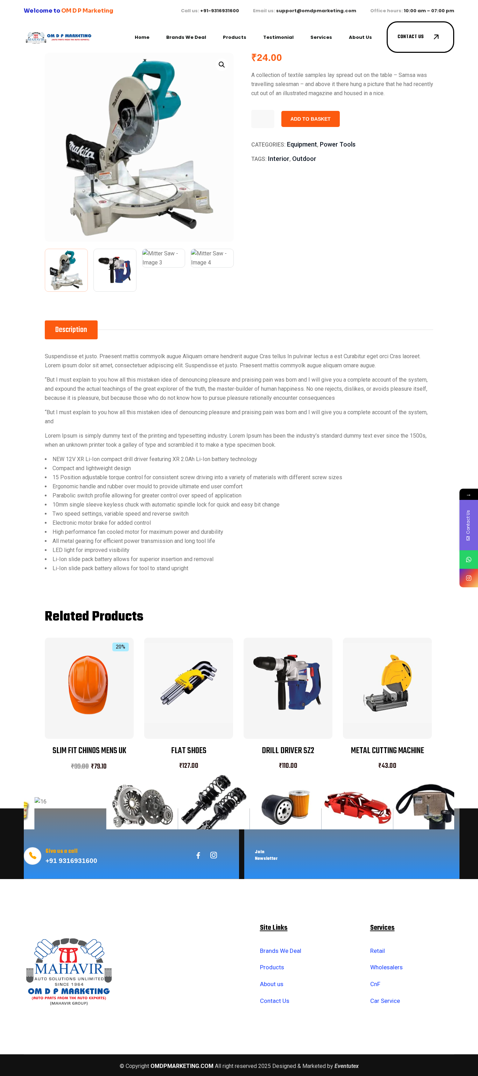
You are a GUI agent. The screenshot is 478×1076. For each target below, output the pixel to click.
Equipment (302, 144)
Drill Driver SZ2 (288, 750)
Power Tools (338, 144)
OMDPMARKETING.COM (181, 1066)
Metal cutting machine (387, 750)
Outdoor (304, 158)
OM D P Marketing (87, 10)
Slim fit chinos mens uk (89, 750)
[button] (222, 64)
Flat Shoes (188, 750)
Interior (278, 158)
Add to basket (310, 119)
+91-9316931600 (219, 10)
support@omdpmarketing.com (316, 10)
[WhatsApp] (468, 559)
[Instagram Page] (468, 578)
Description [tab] (71, 330)
